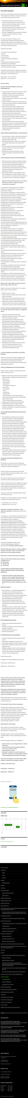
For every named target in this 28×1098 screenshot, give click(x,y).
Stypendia (3, 888)
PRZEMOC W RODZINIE (6, 957)
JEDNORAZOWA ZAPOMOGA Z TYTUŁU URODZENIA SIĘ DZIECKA (14, 923)
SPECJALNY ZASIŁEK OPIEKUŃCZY (8, 941)
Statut (3, 875)
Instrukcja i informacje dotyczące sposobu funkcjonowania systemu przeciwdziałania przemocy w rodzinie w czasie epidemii (14, 964)
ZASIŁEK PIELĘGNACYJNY (7, 936)
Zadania (4, 877)
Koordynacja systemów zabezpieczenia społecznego (12, 943)
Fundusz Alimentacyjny (6, 915)
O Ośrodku (3, 870)
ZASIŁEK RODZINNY (6, 926)
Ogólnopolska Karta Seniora (7, 992)
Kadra (3, 872)
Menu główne (26, 5)
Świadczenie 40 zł (6, 882)
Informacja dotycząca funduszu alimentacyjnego (13, 918)
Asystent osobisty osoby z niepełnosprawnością (11, 974)
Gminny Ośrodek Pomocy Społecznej (11, 5)
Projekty (3, 885)
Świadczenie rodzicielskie (8, 931)
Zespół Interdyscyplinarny (8, 960)
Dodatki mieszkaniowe (6, 898)
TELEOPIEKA (3, 994)
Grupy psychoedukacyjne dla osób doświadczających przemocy (14, 969)
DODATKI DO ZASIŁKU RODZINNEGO (9, 928)
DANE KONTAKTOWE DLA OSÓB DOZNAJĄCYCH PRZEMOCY (13, 955)
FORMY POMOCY (5, 895)
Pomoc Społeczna (5, 890)
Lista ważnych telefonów (8, 984)
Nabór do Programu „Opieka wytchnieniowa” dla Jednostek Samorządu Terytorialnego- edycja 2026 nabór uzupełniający (13, 1036)
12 (10, 824)
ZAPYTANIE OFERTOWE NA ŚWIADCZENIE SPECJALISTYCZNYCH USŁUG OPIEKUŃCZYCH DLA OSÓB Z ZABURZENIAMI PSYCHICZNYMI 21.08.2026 (14, 1023)
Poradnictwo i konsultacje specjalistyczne (9, 807)
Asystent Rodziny (5, 976)
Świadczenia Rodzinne (6, 921)
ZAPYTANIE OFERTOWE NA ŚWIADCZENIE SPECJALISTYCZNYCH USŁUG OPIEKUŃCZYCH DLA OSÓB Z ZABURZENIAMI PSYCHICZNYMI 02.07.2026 (14, 1040)
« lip (2, 832)
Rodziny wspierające (6, 982)
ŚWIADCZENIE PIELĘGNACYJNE (8, 938)
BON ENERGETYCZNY (5, 905)
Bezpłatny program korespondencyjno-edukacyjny (13, 971)
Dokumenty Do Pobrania (6, 1002)
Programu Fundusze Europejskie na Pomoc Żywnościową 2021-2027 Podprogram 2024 (13, 947)
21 (17, 826)
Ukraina (2, 880)
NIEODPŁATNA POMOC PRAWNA (7, 997)
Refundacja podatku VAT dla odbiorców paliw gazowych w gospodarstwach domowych (14, 909)
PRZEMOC (3, 952)
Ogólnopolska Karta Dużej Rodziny (9, 989)
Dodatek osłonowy (5, 903)
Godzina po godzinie (5, 841)
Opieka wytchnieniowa (6, 987)
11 (6, 824)
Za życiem (3, 950)
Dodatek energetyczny (6, 900)
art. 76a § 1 (11, 235)
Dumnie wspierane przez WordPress (7, 1096)
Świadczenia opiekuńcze (6, 933)
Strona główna (4, 867)
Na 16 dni (11, 841)
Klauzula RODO (4, 1004)
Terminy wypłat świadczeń (7, 999)
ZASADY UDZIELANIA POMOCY (8, 893)
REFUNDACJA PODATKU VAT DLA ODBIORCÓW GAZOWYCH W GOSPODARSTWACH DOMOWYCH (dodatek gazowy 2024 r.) (14, 913)
